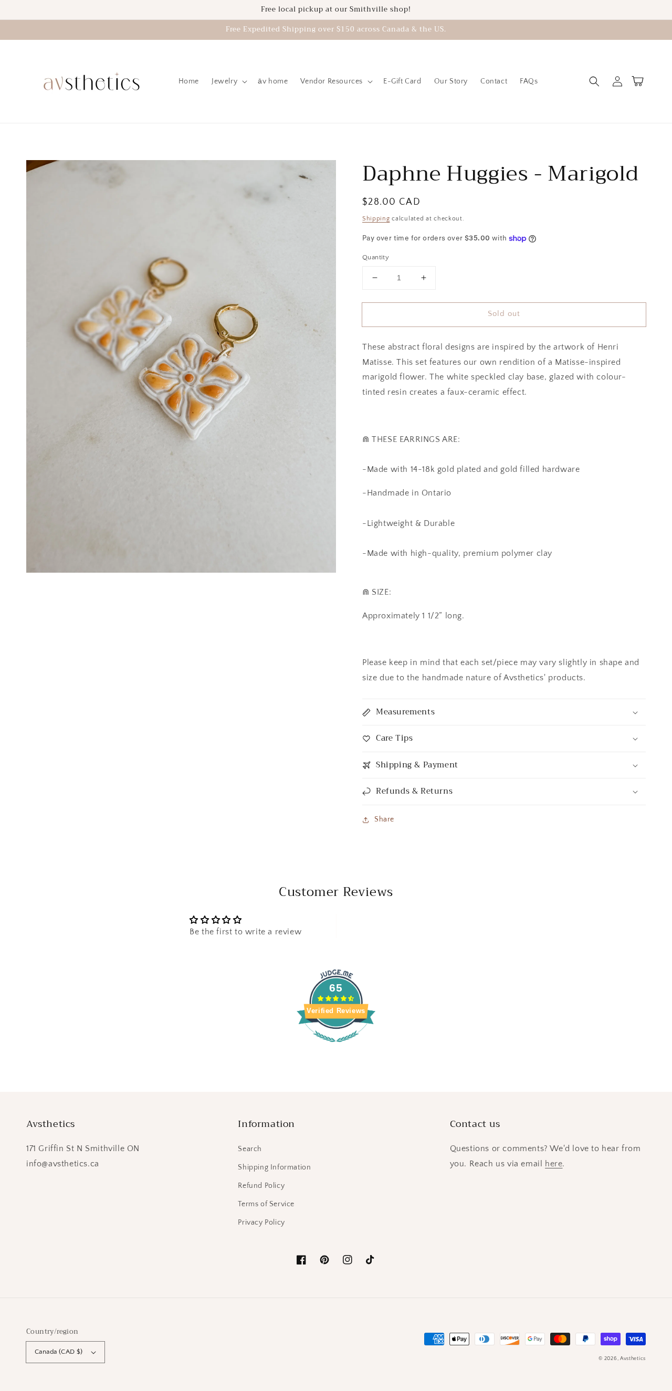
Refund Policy (261, 1186)
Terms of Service (266, 1204)
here (553, 1163)
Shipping (376, 218)
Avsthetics (633, 1359)
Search (250, 1149)
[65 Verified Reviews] (336, 1047)
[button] (594, 81)
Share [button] (384, 819)
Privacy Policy (261, 1222)
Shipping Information (274, 1167)
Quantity (375, 257)
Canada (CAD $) (59, 1351)
